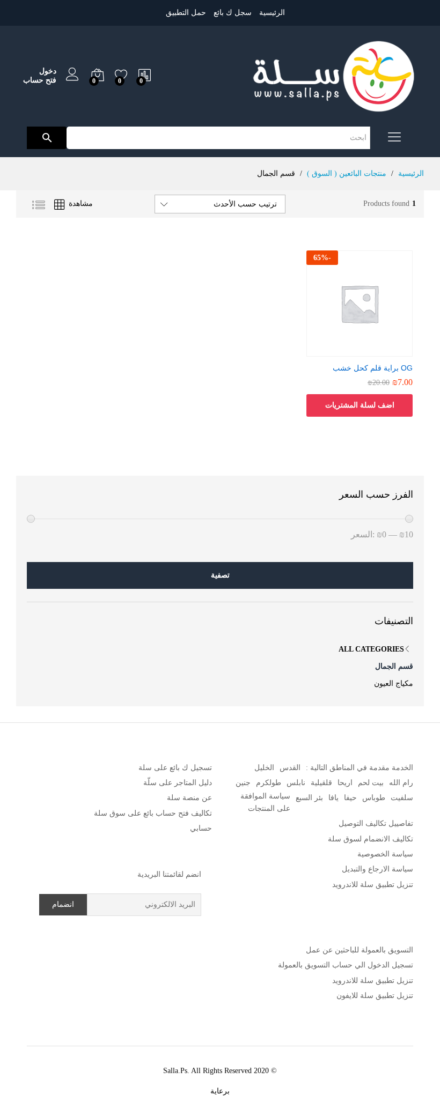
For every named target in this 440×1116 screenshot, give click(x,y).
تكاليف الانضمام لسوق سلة (370, 839)
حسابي (201, 828)
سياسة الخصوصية (385, 854)
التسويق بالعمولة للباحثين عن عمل (359, 950)
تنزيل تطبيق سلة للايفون (374, 996)
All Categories (371, 649)
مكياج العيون (393, 683)
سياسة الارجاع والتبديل (377, 869)
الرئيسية (272, 13)
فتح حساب (39, 80)
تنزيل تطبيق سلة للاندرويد (372, 885)
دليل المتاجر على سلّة (177, 783)
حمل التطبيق (186, 13)
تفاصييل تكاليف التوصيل (376, 823)
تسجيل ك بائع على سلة (175, 768)
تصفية (220, 575)
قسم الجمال (394, 666)
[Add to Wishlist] (349, 350)
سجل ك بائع (233, 13)
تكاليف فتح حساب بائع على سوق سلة (153, 813)
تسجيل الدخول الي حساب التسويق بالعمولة (345, 965)
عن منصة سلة (189, 798)
